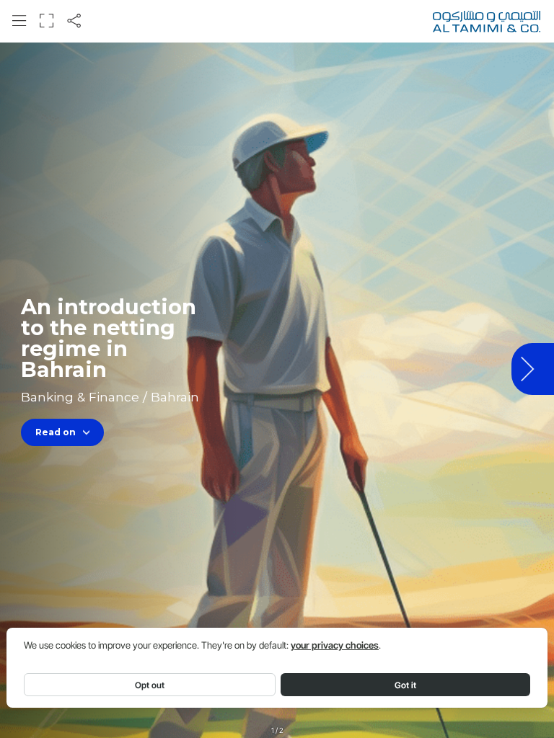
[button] (19, 20)
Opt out (149, 685)
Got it (405, 685)
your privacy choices (335, 645)
